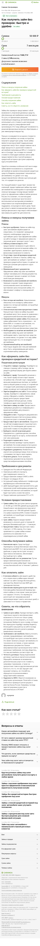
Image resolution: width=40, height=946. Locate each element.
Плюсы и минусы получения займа (15, 87)
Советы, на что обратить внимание (15, 106)
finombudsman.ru (25, 922)
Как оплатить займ (9, 103)
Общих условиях (33, 73)
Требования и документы (11, 95)
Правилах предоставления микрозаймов (14, 75)
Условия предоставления (11, 98)
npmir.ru (11, 918)
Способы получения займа (11, 100)
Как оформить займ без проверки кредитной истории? (19, 91)
